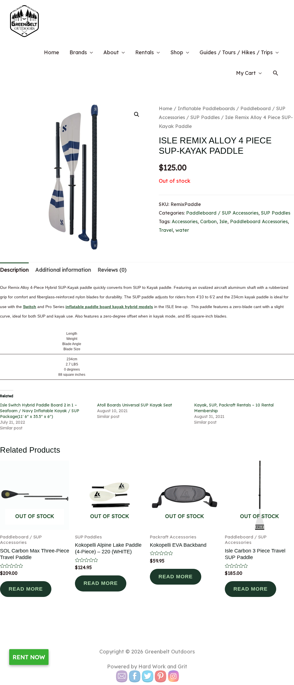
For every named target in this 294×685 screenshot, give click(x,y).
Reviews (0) (112, 269)
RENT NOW (29, 657)
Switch (29, 306)
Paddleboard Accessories (259, 221)
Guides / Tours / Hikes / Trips (236, 52)
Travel (166, 230)
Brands (78, 52)
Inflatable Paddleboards (206, 108)
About (111, 52)
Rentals (144, 52)
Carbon (208, 221)
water (182, 230)
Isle (223, 221)
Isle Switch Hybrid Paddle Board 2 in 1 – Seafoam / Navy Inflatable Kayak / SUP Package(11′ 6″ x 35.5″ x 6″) (39, 410)
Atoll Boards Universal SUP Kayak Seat (134, 405)
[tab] (14, 269)
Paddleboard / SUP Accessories (222, 213)
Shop (176, 52)
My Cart (246, 73)
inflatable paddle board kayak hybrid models (109, 306)
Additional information (63, 269)
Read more (26, 589)
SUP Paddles (205, 117)
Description (14, 269)
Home (51, 52)
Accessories (185, 221)
